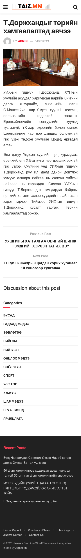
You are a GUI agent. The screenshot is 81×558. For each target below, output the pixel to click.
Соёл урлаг (13, 366)
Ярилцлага (13, 418)
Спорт (8, 375)
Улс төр (10, 384)
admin (22, 41)
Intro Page (63, 530)
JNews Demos (12, 535)
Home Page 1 (12, 530)
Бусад (9, 315)
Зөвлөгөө (12, 332)
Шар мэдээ (13, 401)
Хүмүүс (9, 392)
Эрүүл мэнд (13, 410)
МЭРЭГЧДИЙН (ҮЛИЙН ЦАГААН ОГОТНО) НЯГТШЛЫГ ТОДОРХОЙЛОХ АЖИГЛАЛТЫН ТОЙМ (35, 488)
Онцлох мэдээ (16, 358)
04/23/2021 (42, 41)
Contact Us (36, 535)
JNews (17, 543)
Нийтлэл (11, 349)
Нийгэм (10, 341)
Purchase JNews (39, 530)
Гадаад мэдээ (16, 323)
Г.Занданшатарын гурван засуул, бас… (32, 501)
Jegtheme (21, 547)
